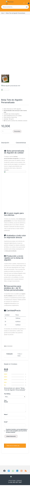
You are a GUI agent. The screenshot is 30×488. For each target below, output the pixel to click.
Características (21, 142)
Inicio (2, 13)
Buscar (27, 7)
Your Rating (7, 393)
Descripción (5, 142)
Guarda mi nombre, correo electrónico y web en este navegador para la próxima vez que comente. (16, 431)
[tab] (5, 143)
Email (6, 422)
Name (6, 414)
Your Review (6, 401)
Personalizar (17, 131)
